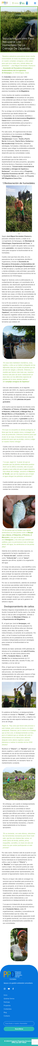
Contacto (7, 1016)
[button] (8, 209)
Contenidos (7, 1009)
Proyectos (7, 1005)
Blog (5, 1012)
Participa (7, 1002)
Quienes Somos (9, 998)
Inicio (5, 995)
